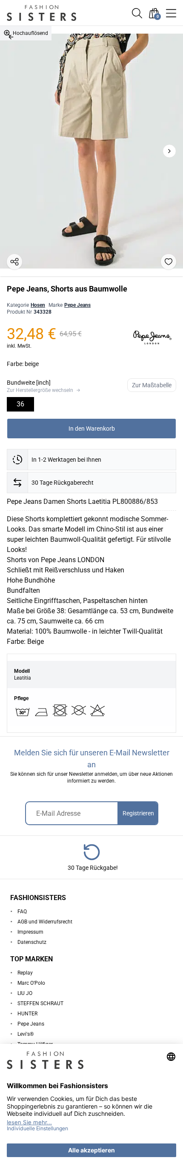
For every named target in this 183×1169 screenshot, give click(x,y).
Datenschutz (31, 942)
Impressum (30, 932)
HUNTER (27, 1014)
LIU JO (24, 993)
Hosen (38, 305)
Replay (25, 973)
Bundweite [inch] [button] (29, 382)
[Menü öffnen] (171, 13)
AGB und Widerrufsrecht (44, 922)
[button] (137, 13)
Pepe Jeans (77, 305)
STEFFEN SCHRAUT (40, 1003)
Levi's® (25, 1034)
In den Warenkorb (92, 428)
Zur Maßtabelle (152, 385)
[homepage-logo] (52, 13)
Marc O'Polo (31, 983)
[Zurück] (11, 37)
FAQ (22, 912)
